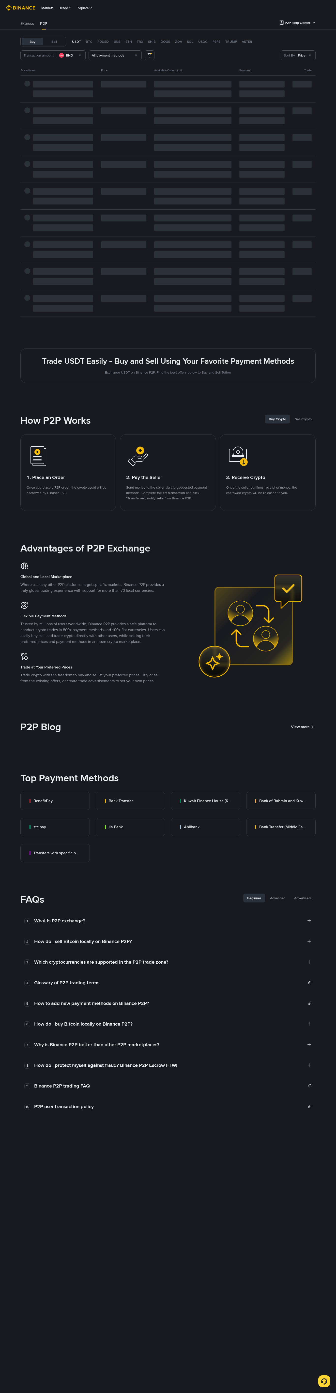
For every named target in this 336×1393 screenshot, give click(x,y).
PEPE (216, 41)
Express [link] (27, 23)
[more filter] (149, 55)
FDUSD (103, 41)
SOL (190, 41)
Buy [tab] (32, 41)
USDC (203, 41)
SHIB (152, 41)
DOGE (165, 41)
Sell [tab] (54, 41)
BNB (117, 41)
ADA (178, 41)
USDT (76, 41)
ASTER (247, 41)
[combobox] (70, 55)
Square (83, 8)
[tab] (27, 23)
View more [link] (300, 726)
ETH (128, 41)
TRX (140, 41)
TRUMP (231, 41)
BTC (89, 41)
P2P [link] (43, 23)
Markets (47, 8)
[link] (55, 801)
